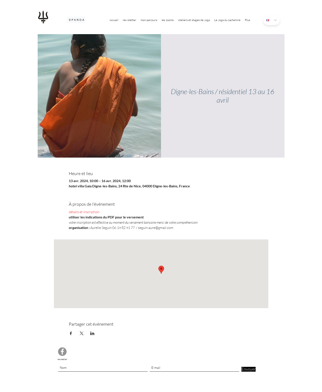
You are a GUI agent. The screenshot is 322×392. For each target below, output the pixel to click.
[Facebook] (62, 351)
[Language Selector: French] (271, 20)
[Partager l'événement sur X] (82, 333)
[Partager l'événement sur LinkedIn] (92, 333)
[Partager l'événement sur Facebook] (71, 333)
